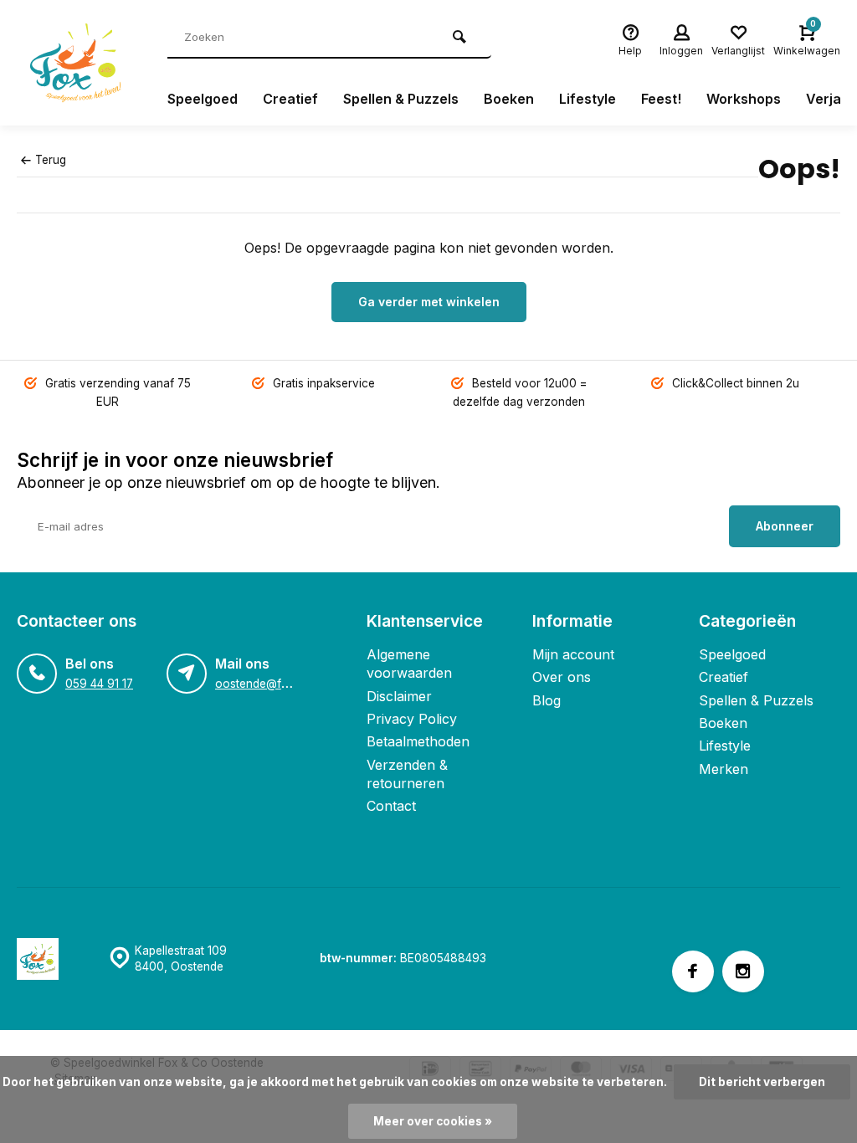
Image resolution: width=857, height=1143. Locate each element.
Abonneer (784, 526)
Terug (50, 160)
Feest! (661, 98)
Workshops (743, 98)
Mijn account (573, 654)
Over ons (561, 677)
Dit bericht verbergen (762, 1082)
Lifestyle (587, 98)
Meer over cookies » (432, 1121)
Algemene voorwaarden (409, 663)
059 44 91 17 (99, 683)
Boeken (509, 98)
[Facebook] (693, 971)
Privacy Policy (412, 718)
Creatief (290, 98)
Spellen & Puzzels (401, 98)
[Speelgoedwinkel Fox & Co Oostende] (79, 63)
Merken (723, 769)
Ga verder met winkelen (429, 302)
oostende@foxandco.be (280, 683)
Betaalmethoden (418, 741)
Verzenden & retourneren (407, 774)
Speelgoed (202, 98)
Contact (391, 805)
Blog (546, 700)
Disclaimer (399, 696)
